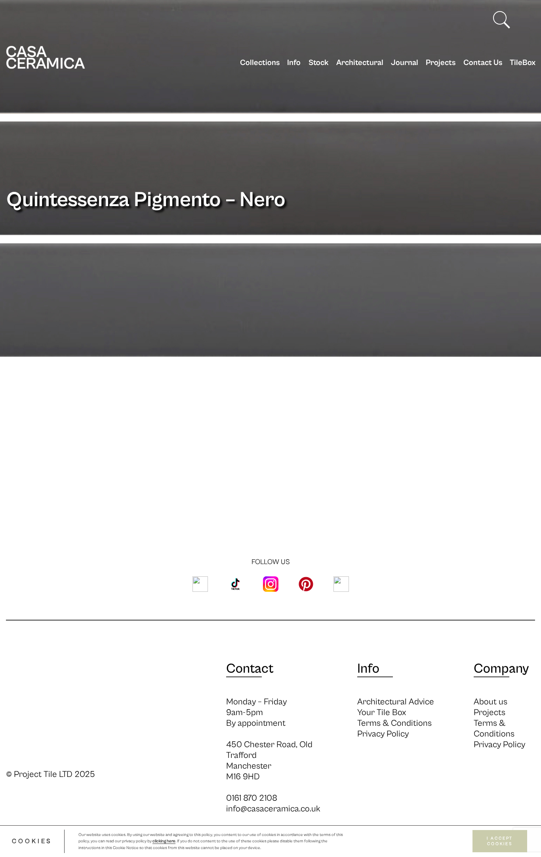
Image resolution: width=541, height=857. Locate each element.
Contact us (482, 62)
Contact (250, 669)
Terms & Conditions (394, 723)
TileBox (522, 62)
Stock (318, 62)
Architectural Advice (395, 702)
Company (501, 669)
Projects (440, 62)
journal (404, 62)
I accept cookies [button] (500, 841)
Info (294, 62)
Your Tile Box (381, 712)
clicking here (163, 841)
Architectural (359, 62)
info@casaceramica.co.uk (273, 809)
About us (490, 702)
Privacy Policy (383, 734)
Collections (260, 62)
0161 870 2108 (251, 798)
